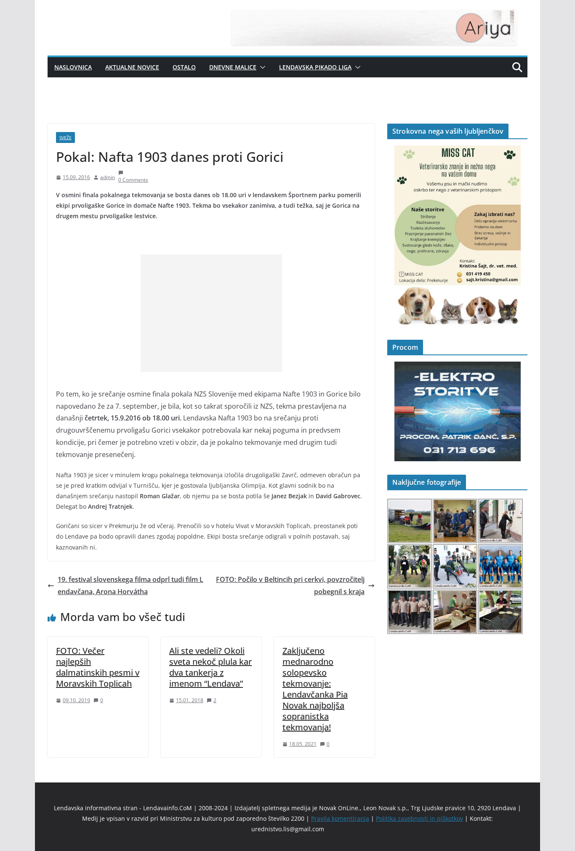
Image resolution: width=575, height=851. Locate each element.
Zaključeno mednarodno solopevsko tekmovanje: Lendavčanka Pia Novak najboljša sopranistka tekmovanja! (315, 689)
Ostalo (184, 67)
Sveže (65, 137)
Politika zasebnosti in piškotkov (419, 818)
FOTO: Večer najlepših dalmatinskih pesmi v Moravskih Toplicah (97, 667)
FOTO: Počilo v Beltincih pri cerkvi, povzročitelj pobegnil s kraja (290, 585)
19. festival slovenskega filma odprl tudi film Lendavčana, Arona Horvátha (130, 585)
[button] (261, 67)
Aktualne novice (132, 67)
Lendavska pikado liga (315, 67)
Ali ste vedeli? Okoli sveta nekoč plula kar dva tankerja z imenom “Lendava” (210, 667)
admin (107, 177)
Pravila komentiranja (340, 818)
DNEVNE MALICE (232, 67)
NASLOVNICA (73, 67)
